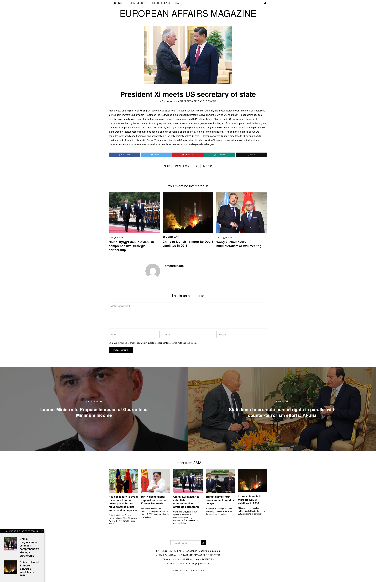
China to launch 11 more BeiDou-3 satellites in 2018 (188, 243)
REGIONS (116, 3)
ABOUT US (194, 570)
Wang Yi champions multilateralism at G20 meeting (238, 244)
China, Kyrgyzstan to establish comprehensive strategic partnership (131, 246)
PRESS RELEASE (161, 3)
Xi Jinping (207, 166)
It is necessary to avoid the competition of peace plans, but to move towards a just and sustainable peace (123, 503)
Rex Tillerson (182, 166)
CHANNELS (136, 3)
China (167, 166)
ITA (177, 3)
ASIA (180, 101)
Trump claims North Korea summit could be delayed (220, 500)
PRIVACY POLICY (179, 570)
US (196, 166)
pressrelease (174, 266)
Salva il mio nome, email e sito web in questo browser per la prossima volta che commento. (154, 342)
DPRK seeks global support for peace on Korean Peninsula (154, 500)
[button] (203, 542)
